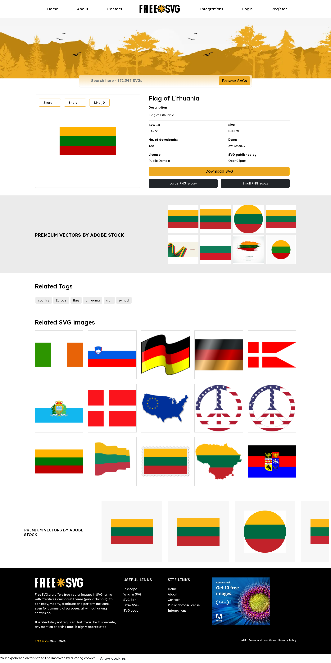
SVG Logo (130, 610)
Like (99, 103)
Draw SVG (130, 605)
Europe (61, 300)
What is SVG (132, 594)
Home (52, 9)
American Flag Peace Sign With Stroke (272, 425)
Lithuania (93, 300)
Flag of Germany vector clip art (219, 371)
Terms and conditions (262, 640)
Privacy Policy (287, 640)
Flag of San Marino (53, 427)
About (82, 9)
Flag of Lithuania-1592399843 (59, 478)
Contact (114, 9)
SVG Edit (129, 600)
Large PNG (183, 183)
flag (76, 300)
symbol (124, 300)
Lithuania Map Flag (213, 480)
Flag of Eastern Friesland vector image (272, 478)
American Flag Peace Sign (218, 427)
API (244, 640)
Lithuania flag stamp (160, 480)
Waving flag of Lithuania (110, 480)
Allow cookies (113, 658)
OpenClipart (237, 161)
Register (279, 9)
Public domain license (184, 605)
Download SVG (219, 171)
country (43, 300)
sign (109, 300)
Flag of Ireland (50, 374)
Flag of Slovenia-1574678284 (112, 371)
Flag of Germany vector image (165, 371)
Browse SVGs (234, 80)
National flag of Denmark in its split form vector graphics (272, 369)
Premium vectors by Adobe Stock (79, 235)
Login (247, 9)
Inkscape (130, 589)
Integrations (211, 9)
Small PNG (255, 183)
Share (47, 103)
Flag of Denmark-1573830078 (112, 425)
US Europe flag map (160, 427)
